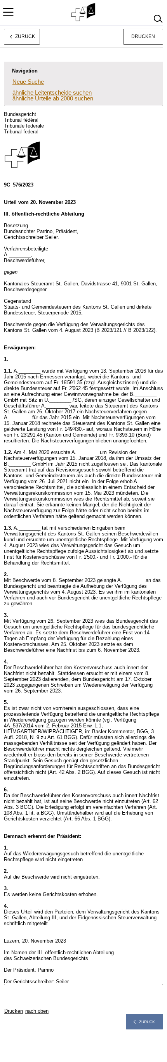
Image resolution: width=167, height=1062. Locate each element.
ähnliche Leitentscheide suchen (52, 92)
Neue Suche (28, 81)
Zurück (147, 1022)
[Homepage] (84, 12)
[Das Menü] (8, 12)
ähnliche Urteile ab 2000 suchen (52, 98)
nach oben (37, 1011)
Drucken (143, 36)
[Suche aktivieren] (158, 19)
